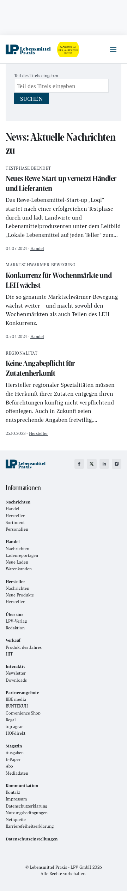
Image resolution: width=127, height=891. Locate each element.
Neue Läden (17, 562)
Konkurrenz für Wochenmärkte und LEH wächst (58, 276)
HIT (9, 654)
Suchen (31, 98)
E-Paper (13, 759)
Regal (11, 720)
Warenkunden (19, 569)
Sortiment (15, 522)
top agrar (14, 726)
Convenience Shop (23, 713)
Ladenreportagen (22, 555)
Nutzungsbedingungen (27, 813)
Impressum (16, 799)
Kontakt (13, 792)
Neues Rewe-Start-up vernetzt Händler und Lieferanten (61, 179)
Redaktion (15, 628)
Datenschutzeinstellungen (32, 839)
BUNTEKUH (17, 706)
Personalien (17, 529)
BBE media (16, 699)
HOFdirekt (15, 733)
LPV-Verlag (16, 621)
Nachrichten (17, 549)
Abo (9, 766)
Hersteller (38, 433)
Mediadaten (17, 773)
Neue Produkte (20, 595)
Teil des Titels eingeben (36, 75)
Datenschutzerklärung (26, 806)
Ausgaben (15, 753)
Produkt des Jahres (24, 647)
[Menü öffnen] (113, 49)
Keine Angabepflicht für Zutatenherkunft (40, 364)
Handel (37, 248)
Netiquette (16, 819)
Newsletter (16, 673)
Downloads (16, 680)
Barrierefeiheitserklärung (30, 826)
